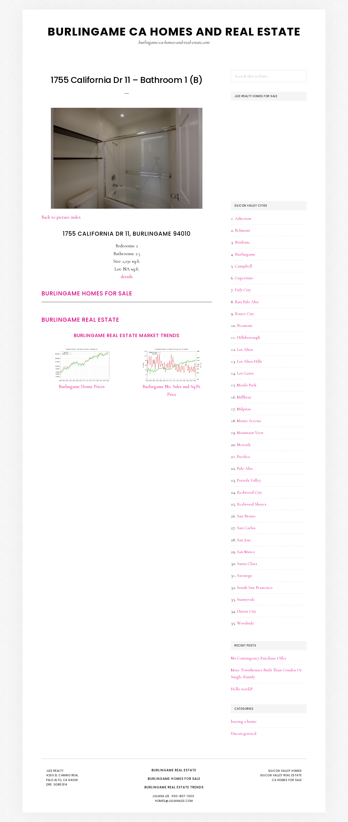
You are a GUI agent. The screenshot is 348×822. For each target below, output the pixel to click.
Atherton (243, 218)
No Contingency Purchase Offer (258, 658)
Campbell (243, 266)
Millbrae (244, 397)
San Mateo (246, 551)
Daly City (243, 289)
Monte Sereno (249, 420)
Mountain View (250, 432)
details (127, 277)
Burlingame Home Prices (82, 386)
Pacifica (243, 456)
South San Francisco (254, 587)
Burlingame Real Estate (80, 320)
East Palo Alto (247, 301)
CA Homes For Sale (287, 780)
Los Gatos (245, 373)
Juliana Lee (161, 796)
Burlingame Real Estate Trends (174, 787)
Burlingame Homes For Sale (86, 293)
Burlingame (245, 254)
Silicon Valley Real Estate (281, 775)
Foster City (244, 313)
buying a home (244, 721)
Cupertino (244, 277)
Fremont (244, 325)
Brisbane (242, 242)
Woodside (245, 623)
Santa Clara (247, 563)
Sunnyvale (246, 599)
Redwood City (249, 492)
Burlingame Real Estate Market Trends (126, 335)
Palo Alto (245, 468)
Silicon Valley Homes (285, 771)
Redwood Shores (251, 504)
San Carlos (246, 527)
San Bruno (246, 516)
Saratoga (244, 575)
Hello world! (242, 688)
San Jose (244, 539)
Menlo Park (246, 385)
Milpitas (244, 408)
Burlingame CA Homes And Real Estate (174, 32)
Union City (246, 611)
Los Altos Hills (249, 361)
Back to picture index (61, 217)
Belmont (242, 230)
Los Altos (245, 349)
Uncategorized (243, 733)
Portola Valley (249, 480)
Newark (243, 444)
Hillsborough (248, 337)
